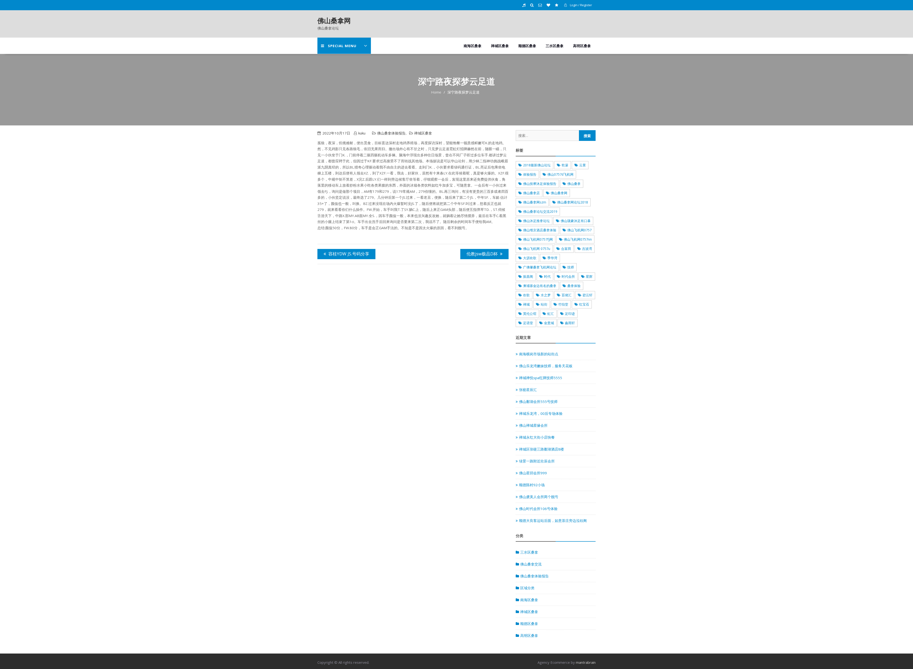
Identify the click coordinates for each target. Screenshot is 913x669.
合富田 (566, 248)
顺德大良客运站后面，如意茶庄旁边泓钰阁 (553, 520)
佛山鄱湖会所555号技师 (538, 401)
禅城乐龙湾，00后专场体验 (541, 413)
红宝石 (584, 304)
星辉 (589, 276)
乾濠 (565, 165)
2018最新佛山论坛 (537, 165)
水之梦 (546, 295)
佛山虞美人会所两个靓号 (538, 496)
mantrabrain (586, 662)
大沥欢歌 (529, 258)
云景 (582, 165)
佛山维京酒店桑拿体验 (539, 230)
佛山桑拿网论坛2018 (572, 202)
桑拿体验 (574, 285)
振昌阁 (528, 276)
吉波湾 (587, 248)
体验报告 (529, 174)
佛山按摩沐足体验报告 (539, 183)
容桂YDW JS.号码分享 (348, 254)
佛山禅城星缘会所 (533, 425)
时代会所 (568, 276)
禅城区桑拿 (500, 45)
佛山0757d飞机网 (560, 174)
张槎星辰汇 (528, 389)
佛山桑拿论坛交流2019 (540, 211)
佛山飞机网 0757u (536, 248)
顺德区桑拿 (527, 45)
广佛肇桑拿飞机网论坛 (539, 267)
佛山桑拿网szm (534, 202)
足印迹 (570, 313)
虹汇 (550, 313)
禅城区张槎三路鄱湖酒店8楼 (541, 449)
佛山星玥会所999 (533, 473)
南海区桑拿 (472, 45)
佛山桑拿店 (531, 193)
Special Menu (342, 45)
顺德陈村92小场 (532, 484)
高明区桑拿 (582, 45)
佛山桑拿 (574, 183)
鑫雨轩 (570, 323)
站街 (544, 304)
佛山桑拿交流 (531, 564)
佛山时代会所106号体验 (538, 508)
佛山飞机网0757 (579, 230)
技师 (570, 267)
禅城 (526, 304)
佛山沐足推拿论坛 (536, 220)
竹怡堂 (563, 304)
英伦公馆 (529, 313)
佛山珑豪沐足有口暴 (576, 220)
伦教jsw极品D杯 (482, 254)
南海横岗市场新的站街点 (538, 354)
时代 (547, 276)
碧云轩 (587, 295)
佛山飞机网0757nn (578, 239)
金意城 (549, 323)
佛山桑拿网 (334, 20)
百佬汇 (567, 295)
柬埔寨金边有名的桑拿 (539, 285)
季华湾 (552, 258)
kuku (361, 133)
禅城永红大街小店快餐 (537, 437)
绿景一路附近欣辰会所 (537, 461)
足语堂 (528, 323)
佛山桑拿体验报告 (391, 133)
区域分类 (527, 587)
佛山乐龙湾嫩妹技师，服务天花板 (546, 365)
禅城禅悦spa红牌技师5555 (540, 377)
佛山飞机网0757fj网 (538, 239)
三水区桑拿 (554, 45)
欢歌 (526, 295)
